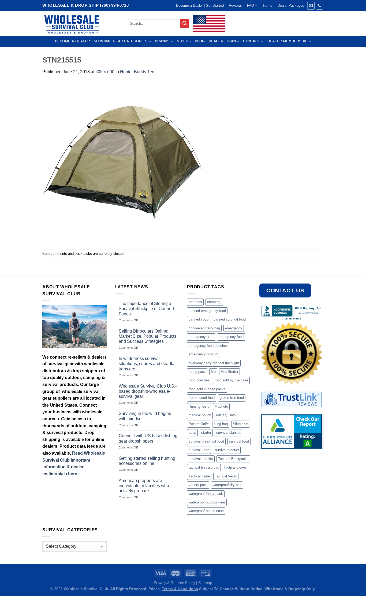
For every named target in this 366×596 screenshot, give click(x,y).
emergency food (231, 337)
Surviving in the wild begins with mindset (145, 416)
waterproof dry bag (227, 485)
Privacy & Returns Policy (174, 582)
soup (192, 433)
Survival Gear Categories (121, 41)
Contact (251, 41)
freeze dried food (202, 398)
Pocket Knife (199, 424)
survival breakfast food (206, 441)
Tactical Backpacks (233, 459)
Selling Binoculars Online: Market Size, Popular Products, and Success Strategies (148, 336)
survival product (226, 450)
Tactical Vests (226, 476)
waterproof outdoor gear (207, 502)
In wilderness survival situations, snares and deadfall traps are (148, 363)
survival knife (199, 450)
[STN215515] (122, 162)
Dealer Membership (287, 41)
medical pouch (200, 415)
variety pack (198, 485)
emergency (233, 328)
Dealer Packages (291, 5)
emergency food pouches (208, 346)
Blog (200, 41)
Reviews (235, 5)
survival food (239, 441)
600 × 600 (104, 71)
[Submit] (184, 23)
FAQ (250, 5)
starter (206, 433)
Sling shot (240, 424)
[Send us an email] (311, 5)
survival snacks (201, 459)
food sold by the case (231, 380)
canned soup (198, 319)
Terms (267, 5)
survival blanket (228, 433)
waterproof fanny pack (206, 494)
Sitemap (205, 582)
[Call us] (319, 5)
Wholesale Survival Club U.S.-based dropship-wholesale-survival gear (148, 391)
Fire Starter (229, 372)
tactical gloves (235, 467)
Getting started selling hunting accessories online (147, 461)
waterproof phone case (206, 511)
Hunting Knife (199, 406)
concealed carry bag (204, 328)
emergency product (203, 354)
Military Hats (226, 415)
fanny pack (197, 372)
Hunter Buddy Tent (137, 71)
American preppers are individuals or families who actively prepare (144, 485)
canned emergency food (207, 311)
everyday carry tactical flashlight (214, 363)
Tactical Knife (199, 476)
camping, (214, 302)
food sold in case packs (207, 389)
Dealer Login (222, 41)
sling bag (221, 424)
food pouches (199, 380)
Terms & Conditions (180, 589)
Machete (221, 406)
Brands (162, 41)
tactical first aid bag (204, 467)
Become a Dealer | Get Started (200, 5)
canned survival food (230, 319)
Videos (184, 41)
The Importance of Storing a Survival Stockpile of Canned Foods (146, 308)
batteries (195, 302)
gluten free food (232, 398)
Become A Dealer (72, 41)
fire (213, 372)
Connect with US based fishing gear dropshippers (148, 438)
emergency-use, (201, 337)
